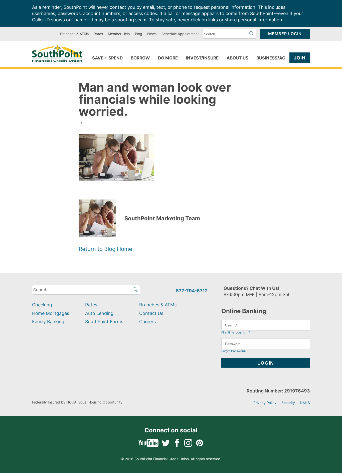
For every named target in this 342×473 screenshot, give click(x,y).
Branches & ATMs (74, 34)
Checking (42, 304)
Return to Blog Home (105, 249)
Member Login (285, 33)
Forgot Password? (233, 351)
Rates (98, 34)
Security (288, 402)
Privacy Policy (264, 402)
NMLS (305, 402)
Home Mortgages (50, 313)
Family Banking (48, 321)
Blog (138, 34)
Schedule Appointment (180, 34)
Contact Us (151, 313)
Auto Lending (99, 313)
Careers (147, 321)
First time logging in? (235, 332)
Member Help (119, 34)
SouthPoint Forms (104, 321)
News (151, 34)
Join (299, 57)
